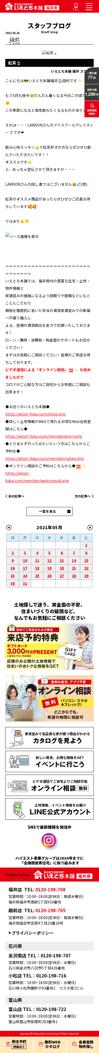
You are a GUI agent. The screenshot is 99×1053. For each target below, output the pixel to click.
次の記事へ (83, 496)
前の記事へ (16, 496)
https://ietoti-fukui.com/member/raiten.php (44, 458)
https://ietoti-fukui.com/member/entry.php (43, 436)
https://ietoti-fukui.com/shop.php (35, 414)
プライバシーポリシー (32, 933)
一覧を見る (47, 511)
